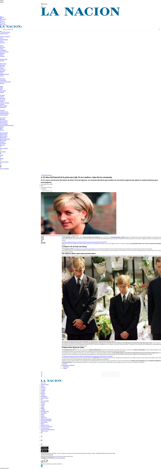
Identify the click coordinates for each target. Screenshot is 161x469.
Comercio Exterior (4, 51)
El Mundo (49, 175)
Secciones (4, 19)
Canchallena (3, 90)
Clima (1, 38)
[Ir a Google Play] (44, 449)
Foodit (3, 21)
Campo (1, 48)
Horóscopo (2, 100)
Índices (1, 54)
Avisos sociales (3, 122)
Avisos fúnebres (4, 121)
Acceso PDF (2, 118)
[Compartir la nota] (41, 239)
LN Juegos (2, 95)
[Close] (41, 372)
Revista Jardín (3, 140)
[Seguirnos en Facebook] (41, 433)
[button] (80, 97)
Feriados (2, 101)
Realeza (65, 368)
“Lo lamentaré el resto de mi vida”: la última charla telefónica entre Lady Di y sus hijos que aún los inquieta (87, 356)
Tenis (1, 89)
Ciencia (1, 72)
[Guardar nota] (41, 237)
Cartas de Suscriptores (5, 81)
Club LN (3, 23)
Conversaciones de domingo (7, 125)
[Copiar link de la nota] (41, 241)
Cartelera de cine (4, 112)
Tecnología (2, 98)
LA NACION (44, 175)
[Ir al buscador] (42, 6)
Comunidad (3, 69)
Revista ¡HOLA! (3, 134)
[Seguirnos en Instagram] (41, 440)
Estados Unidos (3, 59)
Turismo (2, 96)
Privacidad (62, 458)
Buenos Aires (3, 63)
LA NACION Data (4, 39)
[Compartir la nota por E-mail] (44, 243)
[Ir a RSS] (41, 444)
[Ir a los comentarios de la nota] (43, 237)
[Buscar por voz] (159, 29)
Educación (2, 66)
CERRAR (1, 0)
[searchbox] (80, 29)
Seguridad (2, 65)
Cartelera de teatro (4, 113)
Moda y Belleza (3, 106)
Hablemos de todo (4, 74)
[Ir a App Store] (44, 452)
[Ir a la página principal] (80, 15)
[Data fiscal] (42, 466)
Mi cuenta (4, 24)
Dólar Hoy (2, 47)
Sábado (2, 127)
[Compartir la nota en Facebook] (41, 243)
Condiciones (57, 458)
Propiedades (3, 50)
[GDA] (44, 462)
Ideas (1, 128)
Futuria (1, 45)
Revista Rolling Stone (5, 139)
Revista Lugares (3, 136)
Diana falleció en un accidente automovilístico (84, 249)
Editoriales (2, 78)
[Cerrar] (21, 27)
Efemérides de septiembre (68, 365)
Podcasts (2, 104)
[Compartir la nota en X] (43, 243)
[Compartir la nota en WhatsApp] (43, 239)
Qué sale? (2, 110)
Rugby (1, 87)
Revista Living (3, 137)
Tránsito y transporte (5, 36)
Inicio (3, 17)
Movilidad (2, 53)
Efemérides (66, 366)
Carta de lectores (4, 124)
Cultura (2, 68)
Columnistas (3, 80)
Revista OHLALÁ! (4, 133)
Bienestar (2, 71)
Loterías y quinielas (4, 103)
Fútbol (1, 86)
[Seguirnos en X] (41, 437)
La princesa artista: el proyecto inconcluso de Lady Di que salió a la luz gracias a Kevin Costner (84, 242)
